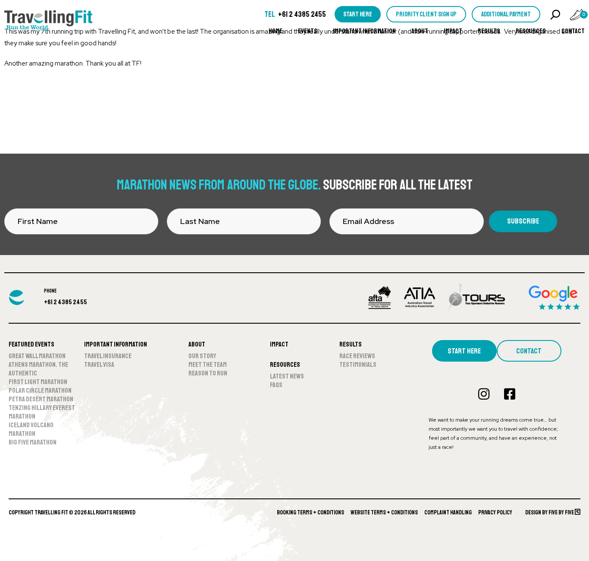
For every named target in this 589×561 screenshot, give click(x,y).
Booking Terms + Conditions (310, 512)
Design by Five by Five (550, 512)
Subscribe (523, 221)
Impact (453, 31)
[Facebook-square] (509, 394)
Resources (531, 31)
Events (307, 31)
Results (489, 31)
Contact (573, 31)
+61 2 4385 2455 (302, 14)
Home (275, 31)
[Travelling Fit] (48, 21)
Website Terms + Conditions (384, 512)
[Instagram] (483, 394)
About (419, 31)
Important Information (364, 31)
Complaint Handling (448, 512)
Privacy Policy (495, 512)
